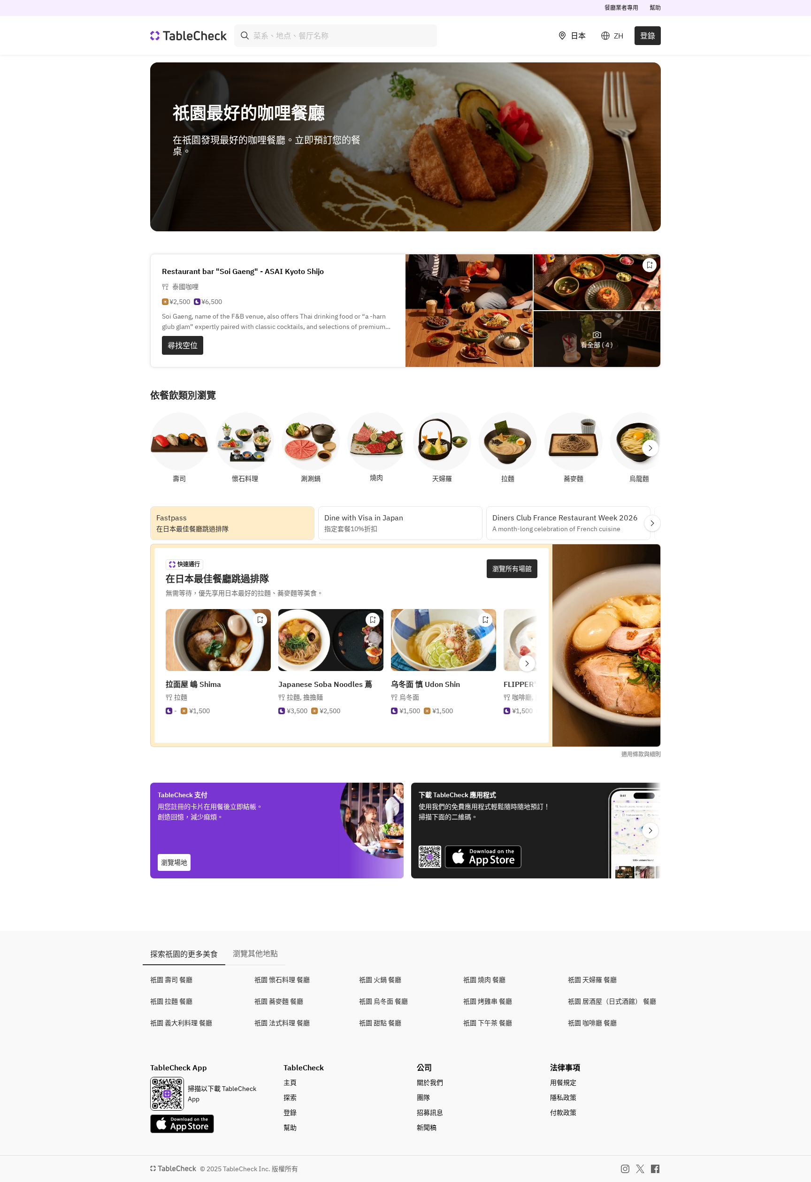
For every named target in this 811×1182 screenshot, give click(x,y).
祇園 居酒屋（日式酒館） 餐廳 (612, 1001)
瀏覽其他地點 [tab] (255, 953)
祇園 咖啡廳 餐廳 (592, 1023)
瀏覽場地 (174, 862)
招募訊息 (430, 1112)
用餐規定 (563, 1082)
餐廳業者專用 (621, 7)
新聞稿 (426, 1127)
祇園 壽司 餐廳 (171, 980)
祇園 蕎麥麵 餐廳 (278, 1001)
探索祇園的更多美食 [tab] (184, 954)
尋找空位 (183, 345)
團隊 (423, 1097)
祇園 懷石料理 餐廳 (282, 980)
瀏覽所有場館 (512, 568)
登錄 (647, 35)
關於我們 (430, 1082)
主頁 (290, 1082)
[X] (640, 1168)
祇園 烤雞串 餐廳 (487, 1001)
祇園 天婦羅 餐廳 (592, 980)
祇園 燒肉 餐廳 (484, 980)
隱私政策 (563, 1097)
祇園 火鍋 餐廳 (380, 980)
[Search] (245, 36)
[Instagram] (625, 1168)
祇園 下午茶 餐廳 (487, 1023)
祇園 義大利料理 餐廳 (181, 1023)
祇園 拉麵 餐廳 (171, 1001)
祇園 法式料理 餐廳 (282, 1023)
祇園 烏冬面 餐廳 (383, 1001)
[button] (305, 697)
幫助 (655, 7)
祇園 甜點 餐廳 (380, 1023)
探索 (290, 1097)
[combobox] (335, 35)
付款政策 (563, 1112)
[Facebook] (655, 1168)
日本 (578, 35)
